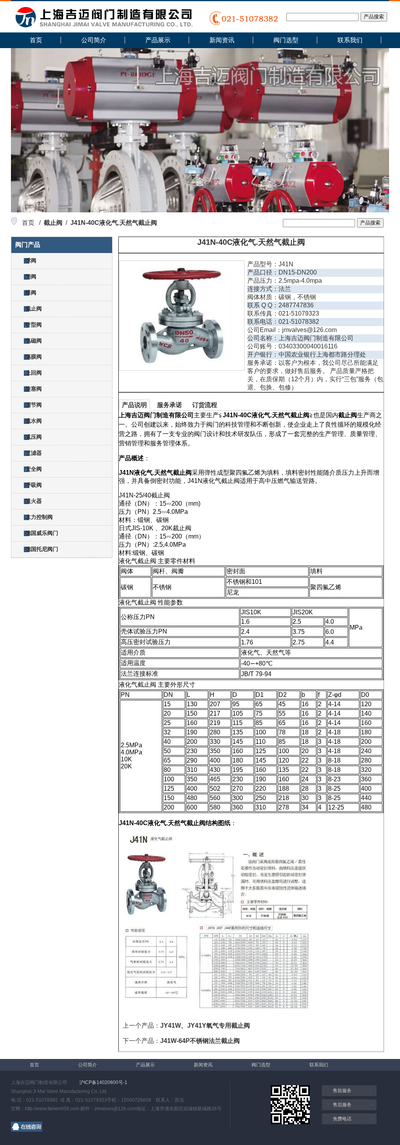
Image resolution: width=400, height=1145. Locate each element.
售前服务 (342, 1090)
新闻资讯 (221, 40)
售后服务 (342, 1104)
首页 (36, 40)
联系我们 (350, 40)
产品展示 (157, 40)
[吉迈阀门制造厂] (103, 25)
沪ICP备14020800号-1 (103, 1082)
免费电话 (342, 1119)
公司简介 (93, 40)
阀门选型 (285, 40)
